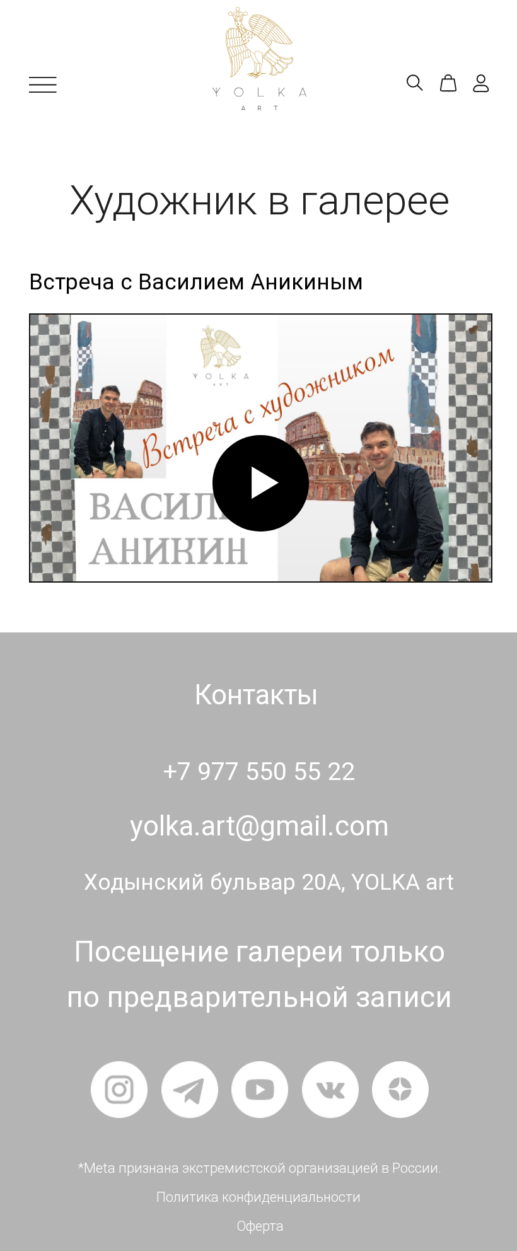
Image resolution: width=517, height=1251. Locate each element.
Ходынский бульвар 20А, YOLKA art (269, 882)
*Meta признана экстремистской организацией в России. (259, 1168)
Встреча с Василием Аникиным (196, 282)
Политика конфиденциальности (258, 1197)
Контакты (256, 694)
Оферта (260, 1226)
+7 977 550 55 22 (259, 771)
